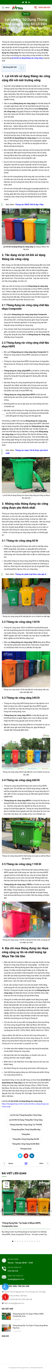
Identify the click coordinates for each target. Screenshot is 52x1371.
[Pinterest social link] (26, 2)
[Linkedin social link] (29, 2)
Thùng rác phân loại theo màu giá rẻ (30, 574)
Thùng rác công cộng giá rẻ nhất (25, 1144)
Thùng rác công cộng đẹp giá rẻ (25, 1139)
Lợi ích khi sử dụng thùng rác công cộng (25, 1120)
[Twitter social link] (23, 2)
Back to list (26, 1163)
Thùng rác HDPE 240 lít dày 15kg (29, 204)
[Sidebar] (3, 414)
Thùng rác (25, 1134)
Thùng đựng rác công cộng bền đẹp (25, 1129)
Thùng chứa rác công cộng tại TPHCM (26, 1125)
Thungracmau (25, 1149)
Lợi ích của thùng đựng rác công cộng (25, 1115)
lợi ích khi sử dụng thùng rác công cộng (27, 58)
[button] (20, 68)
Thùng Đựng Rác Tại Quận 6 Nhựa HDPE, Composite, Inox (21, 1224)
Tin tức (26, 14)
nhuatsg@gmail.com (16, 1279)
